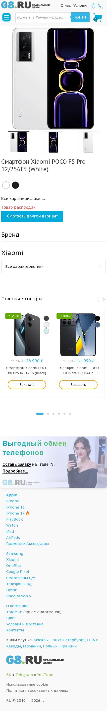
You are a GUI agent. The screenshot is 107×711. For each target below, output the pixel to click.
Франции (68, 646)
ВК (8, 674)
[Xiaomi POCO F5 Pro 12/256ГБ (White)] (6, 185)
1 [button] (40, 414)
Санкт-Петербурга (68, 639)
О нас (66, 5)
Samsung (14, 553)
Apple (11, 495)
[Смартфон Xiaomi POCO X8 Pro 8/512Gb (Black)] (46, 318)
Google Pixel (17, 571)
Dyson (11, 589)
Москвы (41, 639)
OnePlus (14, 565)
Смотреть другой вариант (32, 215)
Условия (80, 5)
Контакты (15, 630)
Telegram (24, 674)
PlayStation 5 (18, 596)
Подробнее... (15, 471)
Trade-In (14, 611)
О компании (17, 605)
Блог (10, 617)
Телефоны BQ (19, 583)
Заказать (27, 384)
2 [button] (48, 414)
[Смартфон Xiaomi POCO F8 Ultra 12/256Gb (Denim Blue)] (97, 325)
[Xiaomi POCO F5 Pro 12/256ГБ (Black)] (15, 185)
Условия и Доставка (25, 624)
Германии (32, 646)
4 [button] (59, 414)
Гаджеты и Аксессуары (27, 543)
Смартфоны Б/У (20, 577)
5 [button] (64, 414)
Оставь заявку (16, 464)
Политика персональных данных (37, 690)
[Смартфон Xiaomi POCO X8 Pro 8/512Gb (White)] (46, 325)
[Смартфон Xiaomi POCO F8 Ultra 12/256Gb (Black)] (97, 318)
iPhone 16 (15, 507)
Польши (50, 646)
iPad (10, 531)
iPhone (12, 501)
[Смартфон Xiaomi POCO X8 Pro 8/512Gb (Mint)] (46, 331)
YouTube (45, 674)
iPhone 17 (15, 513)
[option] (53, 78)
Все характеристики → (23, 198)
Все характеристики (24, 266)
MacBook (14, 519)
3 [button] (53, 414)
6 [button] (70, 414)
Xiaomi (12, 559)
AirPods (13, 537)
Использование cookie (27, 684)
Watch (12, 525)
